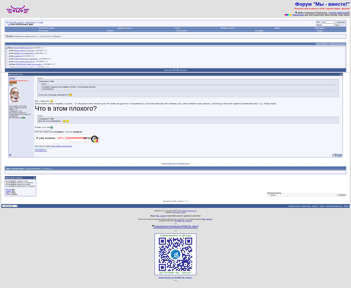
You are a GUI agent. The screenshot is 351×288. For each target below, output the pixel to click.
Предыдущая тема (168, 163)
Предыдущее (168, 70)
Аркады (320, 30)
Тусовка (40, 22)
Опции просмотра (336, 44)
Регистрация (43, 30)
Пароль (319, 25)
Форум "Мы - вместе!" (16, 22)
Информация (298, 15)
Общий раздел (31, 22)
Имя (317, 22)
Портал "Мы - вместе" (47, 28)
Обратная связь (294, 206)
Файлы (277, 28)
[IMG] (8, 193)
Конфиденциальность (334, 206)
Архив (322, 206)
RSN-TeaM (176, 212)
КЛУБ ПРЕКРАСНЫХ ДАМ (23, 48)
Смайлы (9, 191)
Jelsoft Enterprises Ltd (188, 211)
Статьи (177, 28)
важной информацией (339, 13)
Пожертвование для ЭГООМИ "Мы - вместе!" (175, 277)
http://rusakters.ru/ (40, 149)
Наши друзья (320, 28)
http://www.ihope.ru (41, 151)
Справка (110, 30)
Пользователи (181, 30)
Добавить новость (125, 28)
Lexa (12, 78)
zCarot (183, 212)
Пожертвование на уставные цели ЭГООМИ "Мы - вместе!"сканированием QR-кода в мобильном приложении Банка (176, 227)
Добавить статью (227, 28)
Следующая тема (183, 163)
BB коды (9, 189)
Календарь (259, 30)
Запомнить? (341, 22)
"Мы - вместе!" (161, 216)
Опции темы (321, 44)
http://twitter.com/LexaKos (61, 146)
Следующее (183, 70)
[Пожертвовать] (175, 274)
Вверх (346, 206)
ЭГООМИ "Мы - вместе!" (183, 221)
